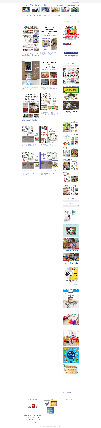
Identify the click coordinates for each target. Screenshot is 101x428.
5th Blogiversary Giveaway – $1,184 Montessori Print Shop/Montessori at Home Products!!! (29, 146)
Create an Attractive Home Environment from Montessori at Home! (30, 121)
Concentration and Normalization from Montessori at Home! (48, 88)
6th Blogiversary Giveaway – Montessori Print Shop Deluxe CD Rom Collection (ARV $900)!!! (49, 113)
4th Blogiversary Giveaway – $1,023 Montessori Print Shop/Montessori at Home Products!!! (29, 172)
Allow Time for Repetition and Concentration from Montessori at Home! (48, 53)
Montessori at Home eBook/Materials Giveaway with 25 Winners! (48, 146)
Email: (65, 50)
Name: (65, 48)
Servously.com (61, 426)
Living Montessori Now (50, 8)
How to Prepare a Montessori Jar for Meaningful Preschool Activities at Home (30, 88)
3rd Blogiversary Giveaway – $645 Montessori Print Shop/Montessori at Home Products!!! (48, 172)
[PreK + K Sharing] (53, 406)
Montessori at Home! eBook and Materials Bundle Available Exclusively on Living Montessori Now (30, 55)
